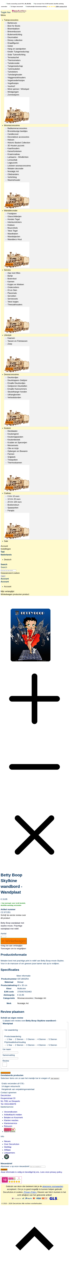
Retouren (8, 1126)
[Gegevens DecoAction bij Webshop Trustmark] (10, 1131)
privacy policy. (56, 1172)
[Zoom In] (34, 732)
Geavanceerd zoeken (10, 573)
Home (6, 599)
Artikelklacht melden (13, 1115)
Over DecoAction (11, 1144)
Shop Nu (9, 120)
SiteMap (7, 1147)
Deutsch (7, 559)
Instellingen (6, 549)
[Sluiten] (34, 868)
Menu (3, 15)
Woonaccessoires (25, 998)
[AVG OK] (6, 1158)
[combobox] (8, 570)
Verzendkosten (10, 1112)
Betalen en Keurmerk (13, 1117)
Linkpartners (9, 1153)
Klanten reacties (11, 1120)
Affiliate (7, 1150)
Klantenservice (10, 1123)
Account (4, 546)
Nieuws (7, 1141)
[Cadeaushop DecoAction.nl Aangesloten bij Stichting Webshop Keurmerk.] (19, 12)
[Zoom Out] (34, 800)
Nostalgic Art (40, 998)
